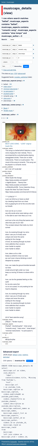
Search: (4, 39)
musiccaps (10, 2)
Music (6, 108)
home (3, 2)
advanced (21, 73)
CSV (15, 73)
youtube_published (21, 77)
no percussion (8, 91)
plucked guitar (8, 93)
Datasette (13, 441)
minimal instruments (10, 89)
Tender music (8, 110)
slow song (7, 98)
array (20, 355)
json (11, 73)
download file (20, 360)
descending (17, 66)
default (15, 355)
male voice (7, 86)
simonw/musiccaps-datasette (16, 444)
